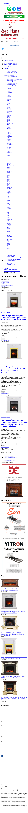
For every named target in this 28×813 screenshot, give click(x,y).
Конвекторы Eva (6, 731)
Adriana (8, 91)
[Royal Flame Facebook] (2, 756)
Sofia (8, 221)
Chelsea (8, 120)
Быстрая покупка (5, 340)
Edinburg (9, 143)
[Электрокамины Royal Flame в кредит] (14, 18)
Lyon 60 (9, 175)
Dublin (8, 140)
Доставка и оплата (8, 1)
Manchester (9, 181)
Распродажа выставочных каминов (14, 21)
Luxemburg (9, 171)
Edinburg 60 (9, 144)
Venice (8, 241)
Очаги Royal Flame (11, 71)
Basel (8, 100)
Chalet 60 (9, 119)
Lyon (8, 173)
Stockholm (9, 225)
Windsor (9, 248)
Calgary (8, 107)
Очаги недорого (11, 255)
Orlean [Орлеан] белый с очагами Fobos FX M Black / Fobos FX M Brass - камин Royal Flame (14, 657)
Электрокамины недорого (10, 63)
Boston (8, 103)
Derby (8, 137)
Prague (8, 205)
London (8, 168)
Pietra (8, 203)
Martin (8, 183)
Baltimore (9, 99)
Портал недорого (11, 256)
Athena (8, 93)
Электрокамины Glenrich (8, 737)
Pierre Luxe (9, 201)
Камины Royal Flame (9, 75)
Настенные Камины (9, 62)
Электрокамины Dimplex (14, 38)
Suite (8, 227)
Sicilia (8, 220)
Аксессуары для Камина (10, 66)
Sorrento (9, 223)
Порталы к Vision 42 (12, 81)
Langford (9, 163)
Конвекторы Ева (6, 732)
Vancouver (9, 237)
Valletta (8, 235)
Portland (9, 204)
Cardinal (9, 115)
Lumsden (9, 169)
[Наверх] (1, 784)
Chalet (8, 117)
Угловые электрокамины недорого (15, 79)
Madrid (8, 179)
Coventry (9, 128)
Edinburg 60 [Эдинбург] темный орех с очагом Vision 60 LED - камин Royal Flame (12, 589)
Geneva (8, 151)
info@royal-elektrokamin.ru (15, 12)
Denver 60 (9, 136)
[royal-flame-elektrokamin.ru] (10, 35)
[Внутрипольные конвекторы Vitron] (14, 557)
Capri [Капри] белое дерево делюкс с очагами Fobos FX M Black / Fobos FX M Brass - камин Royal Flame (14, 370)
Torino (8, 231)
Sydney (8, 228)
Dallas (8, 132)
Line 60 (8, 167)
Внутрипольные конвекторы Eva (10, 733)
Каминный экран (11, 264)
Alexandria (9, 92)
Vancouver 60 (10, 239)
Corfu (8, 124)
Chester (8, 121)
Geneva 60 (9, 152)
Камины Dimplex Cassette (8, 729)
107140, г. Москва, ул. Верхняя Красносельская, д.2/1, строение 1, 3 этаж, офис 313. (13, 745)
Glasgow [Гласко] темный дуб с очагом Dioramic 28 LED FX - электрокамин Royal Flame (14, 677)
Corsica (8, 125)
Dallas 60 (9, 133)
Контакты (6, 3)
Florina (8, 148)
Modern (8, 185)
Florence (9, 147)
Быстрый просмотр (5, 312)
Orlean (8, 196)
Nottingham (9, 193)
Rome (8, 215)
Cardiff (8, 113)
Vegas (8, 240)
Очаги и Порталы (8, 60)
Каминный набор (11, 261)
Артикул (3, 283)
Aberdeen (9, 88)
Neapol (8, 191)
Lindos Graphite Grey (12, 165)
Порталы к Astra (11, 84)
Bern (8, 101)
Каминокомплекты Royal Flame (15, 257)
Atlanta (8, 95)
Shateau (8, 217)
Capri (8, 112)
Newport (9, 192)
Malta (8, 180)
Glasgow (9, 153)
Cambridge (9, 111)
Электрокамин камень (12, 77)
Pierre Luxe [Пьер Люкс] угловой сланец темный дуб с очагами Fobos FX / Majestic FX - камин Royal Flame (14, 699)
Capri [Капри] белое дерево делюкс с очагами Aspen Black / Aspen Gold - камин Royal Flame (14, 318)
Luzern (8, 172)
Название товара (5, 282)
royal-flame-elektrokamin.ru (13, 786)
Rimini (8, 212)
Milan (8, 184)
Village (8, 244)
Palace (8, 200)
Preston (8, 207)
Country (8, 127)
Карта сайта (5, 739)
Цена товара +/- (5, 281)
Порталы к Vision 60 (12, 83)
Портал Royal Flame (12, 72)
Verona (8, 243)
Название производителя (7, 285)
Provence (9, 208)
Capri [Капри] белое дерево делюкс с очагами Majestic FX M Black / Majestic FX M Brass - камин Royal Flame (14, 423)
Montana (9, 188)
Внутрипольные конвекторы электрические (13, 736)
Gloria (8, 155)
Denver (8, 135)
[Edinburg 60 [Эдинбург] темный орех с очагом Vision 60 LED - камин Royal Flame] (10, 587)
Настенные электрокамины (14, 259)
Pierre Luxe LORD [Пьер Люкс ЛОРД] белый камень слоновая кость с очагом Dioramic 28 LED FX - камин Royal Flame (14, 634)
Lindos (8, 164)
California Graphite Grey (12, 109)
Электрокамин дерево (12, 76)
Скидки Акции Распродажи (11, 64)
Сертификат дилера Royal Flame (9, 789)
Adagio (8, 89)
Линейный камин (11, 80)
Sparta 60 (9, 224)
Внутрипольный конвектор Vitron (11, 735)
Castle (8, 116)
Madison (9, 177)
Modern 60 (9, 187)
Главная (6, 68)
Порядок (3, 286)
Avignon (9, 96)
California (9, 108)
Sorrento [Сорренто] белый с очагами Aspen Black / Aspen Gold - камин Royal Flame (13, 612)
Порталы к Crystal (11, 85)
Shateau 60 (9, 219)
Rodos (8, 213)
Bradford (9, 104)
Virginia (8, 245)
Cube (8, 129)
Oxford (8, 197)
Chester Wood (10, 123)
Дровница (9, 263)
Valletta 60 (9, 236)
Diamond (9, 139)
